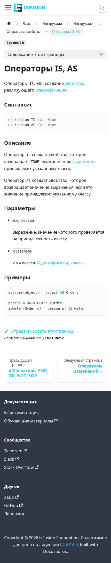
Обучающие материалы (28, 421)
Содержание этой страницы (35, 54)
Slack (9, 459)
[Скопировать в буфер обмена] (100, 119)
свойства (74, 83)
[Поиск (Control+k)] (102, 8)
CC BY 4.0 (69, 544)
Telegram (13, 451)
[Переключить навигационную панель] (8, 8)
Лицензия (14, 514)
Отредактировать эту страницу (42, 331)
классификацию (51, 90)
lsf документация (21, 412)
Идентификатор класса (60, 263)
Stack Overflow (19, 467)
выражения (84, 161)
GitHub (11, 505)
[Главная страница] (9, 24)
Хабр (9, 497)
